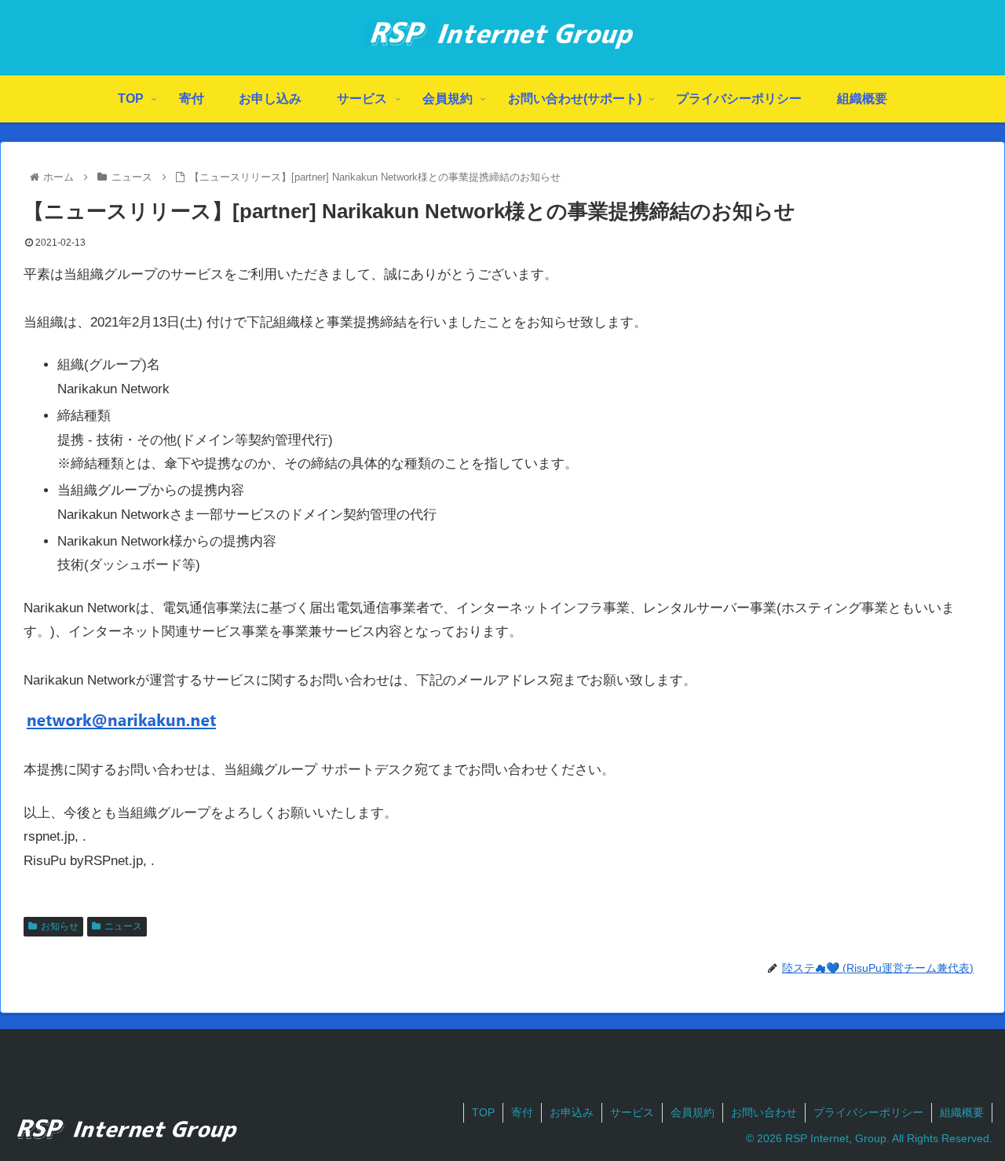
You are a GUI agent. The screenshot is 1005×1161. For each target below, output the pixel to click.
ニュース (123, 926)
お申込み (572, 1112)
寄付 (522, 1112)
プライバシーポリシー (868, 1112)
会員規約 (692, 1112)
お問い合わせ (764, 1112)
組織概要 (962, 1112)
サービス (632, 1112)
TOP (483, 1112)
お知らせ (60, 926)
